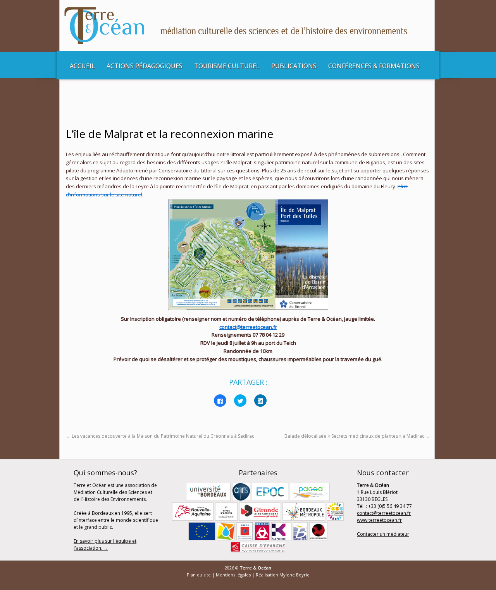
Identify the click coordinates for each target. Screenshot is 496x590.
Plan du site (199, 575)
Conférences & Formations (374, 66)
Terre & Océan (255, 568)
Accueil (82, 66)
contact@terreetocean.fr (248, 326)
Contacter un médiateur (383, 534)
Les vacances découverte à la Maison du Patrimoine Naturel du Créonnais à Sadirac (160, 436)
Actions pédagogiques (145, 66)
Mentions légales (233, 575)
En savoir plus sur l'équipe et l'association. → (105, 544)
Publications (294, 66)
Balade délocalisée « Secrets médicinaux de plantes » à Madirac (357, 436)
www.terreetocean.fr (379, 520)
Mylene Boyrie (294, 575)
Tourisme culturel (227, 66)
